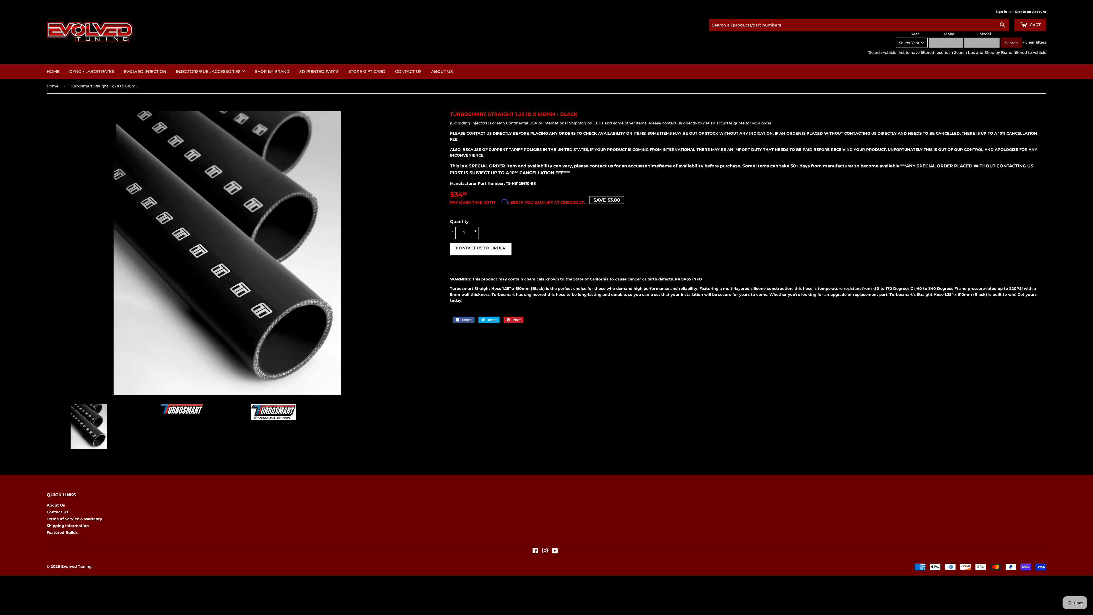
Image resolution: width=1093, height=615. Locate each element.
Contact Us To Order (481, 248)
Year (915, 34)
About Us (442, 71)
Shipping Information (68, 525)
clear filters (1034, 42)
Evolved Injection (145, 71)
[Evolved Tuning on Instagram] (545, 551)
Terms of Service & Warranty (74, 518)
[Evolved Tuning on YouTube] (555, 551)
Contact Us (408, 71)
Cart (1035, 24)
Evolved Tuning (76, 566)
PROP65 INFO (688, 279)
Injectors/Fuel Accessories (209, 71)
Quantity (459, 221)
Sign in (1001, 12)
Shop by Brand (272, 71)
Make (949, 34)
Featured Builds (62, 532)
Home (53, 71)
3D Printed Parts (319, 71)
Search (1011, 42)
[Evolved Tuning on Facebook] (535, 551)
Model (985, 34)
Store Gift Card (366, 71)
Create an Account (1030, 12)
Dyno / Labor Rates (91, 71)
